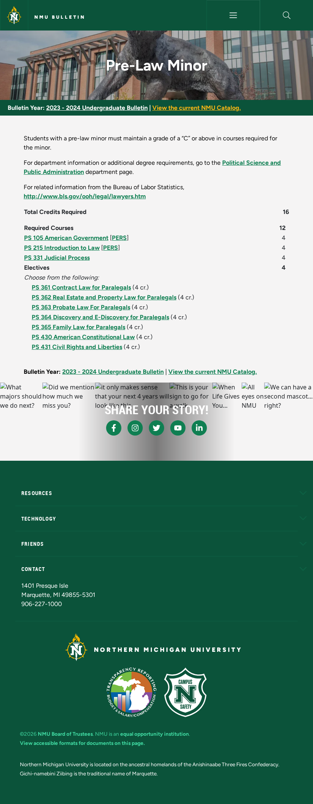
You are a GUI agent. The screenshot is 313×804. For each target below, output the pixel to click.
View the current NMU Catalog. (196, 107)
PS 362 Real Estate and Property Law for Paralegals (104, 297)
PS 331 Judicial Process (57, 257)
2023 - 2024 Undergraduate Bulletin (97, 107)
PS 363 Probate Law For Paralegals (81, 307)
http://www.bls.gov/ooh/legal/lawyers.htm (85, 196)
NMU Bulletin (60, 17)
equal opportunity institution (154, 734)
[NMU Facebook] (113, 428)
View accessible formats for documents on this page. (82, 743)
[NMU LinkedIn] (199, 428)
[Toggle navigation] (233, 15)
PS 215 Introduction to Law (62, 247)
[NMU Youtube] (178, 428)
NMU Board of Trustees (65, 734)
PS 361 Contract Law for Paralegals (81, 287)
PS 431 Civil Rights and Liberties (77, 347)
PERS (119, 237)
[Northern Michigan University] (14, 15)
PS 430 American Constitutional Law (83, 337)
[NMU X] (156, 428)
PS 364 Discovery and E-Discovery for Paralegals (100, 317)
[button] (286, 15)
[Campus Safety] (185, 692)
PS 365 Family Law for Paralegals (78, 327)
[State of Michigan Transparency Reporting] (131, 692)
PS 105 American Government (66, 237)
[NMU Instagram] (135, 428)
